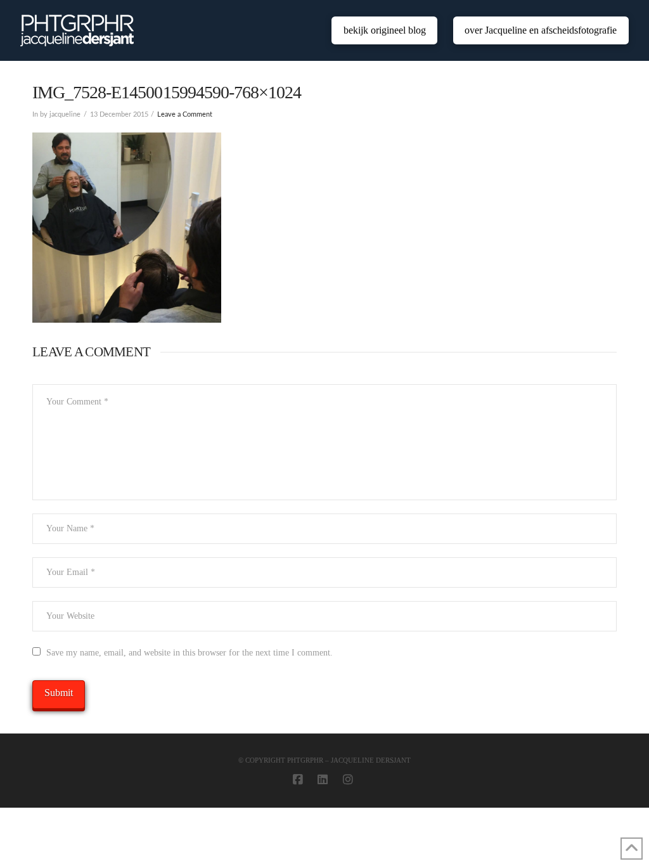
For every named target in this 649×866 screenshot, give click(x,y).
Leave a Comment (184, 115)
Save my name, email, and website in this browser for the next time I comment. (189, 652)
